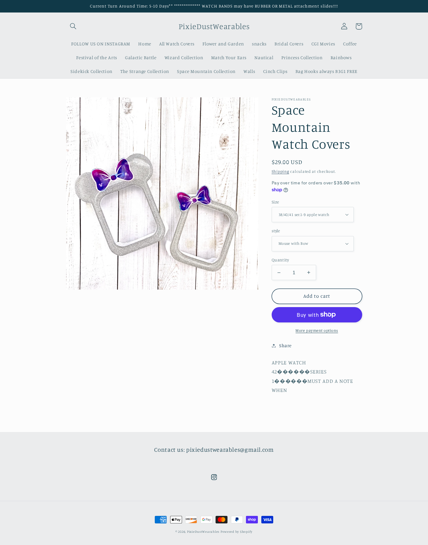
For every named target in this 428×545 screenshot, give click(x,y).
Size (275, 201)
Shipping (280, 171)
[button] (73, 26)
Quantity (280, 259)
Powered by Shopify (237, 531)
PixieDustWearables (203, 531)
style (276, 230)
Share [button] (285, 345)
